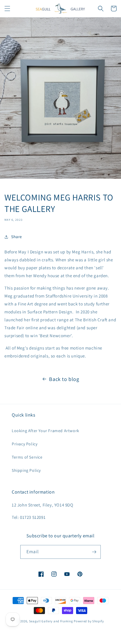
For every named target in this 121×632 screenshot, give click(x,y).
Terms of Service (27, 457)
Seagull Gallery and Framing (51, 621)
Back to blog (64, 379)
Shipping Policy (26, 470)
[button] (7, 8)
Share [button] (16, 236)
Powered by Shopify (89, 621)
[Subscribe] (94, 552)
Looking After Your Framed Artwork (45, 430)
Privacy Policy (24, 444)
